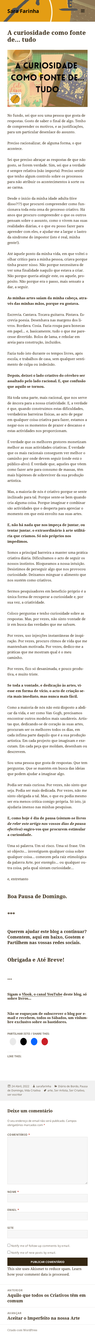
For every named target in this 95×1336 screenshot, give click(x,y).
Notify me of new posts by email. (33, 1253)
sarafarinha (43, 1086)
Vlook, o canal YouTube (42, 994)
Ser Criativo (76, 1090)
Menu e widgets (83, 15)
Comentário (18, 1135)
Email (13, 1210)
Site (10, 1228)
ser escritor (14, 1094)
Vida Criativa (32, 1090)
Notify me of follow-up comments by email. (40, 1246)
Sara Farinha (23, 10)
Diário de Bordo (68, 1086)
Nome (13, 1192)
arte (50, 1090)
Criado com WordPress (22, 1330)
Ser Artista (61, 1090)
